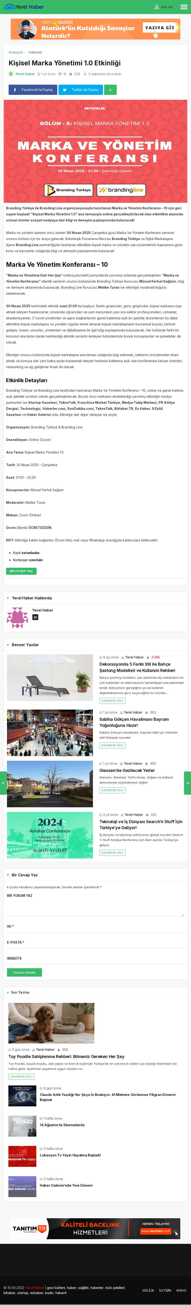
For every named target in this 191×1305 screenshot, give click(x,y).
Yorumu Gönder (24, 972)
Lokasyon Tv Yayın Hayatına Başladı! (70, 1155)
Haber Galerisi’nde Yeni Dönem (66, 1185)
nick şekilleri (115, 1287)
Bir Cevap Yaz (21, 571)
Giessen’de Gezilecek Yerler (127, 770)
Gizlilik (148, 1290)
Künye (181, 1290)
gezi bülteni (56, 1287)
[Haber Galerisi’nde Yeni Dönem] (22, 1186)
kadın (49, 1293)
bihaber (9, 1293)
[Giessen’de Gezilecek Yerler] (50, 783)
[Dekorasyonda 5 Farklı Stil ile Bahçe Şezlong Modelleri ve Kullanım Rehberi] (50, 677)
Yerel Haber (25, 74)
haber (71, 1287)
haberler (96, 1287)
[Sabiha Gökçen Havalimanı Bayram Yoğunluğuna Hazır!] (50, 732)
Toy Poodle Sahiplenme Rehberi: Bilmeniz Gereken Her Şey (66, 1056)
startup (22, 1293)
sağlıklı (83, 1287)
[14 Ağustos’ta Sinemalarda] (22, 1126)
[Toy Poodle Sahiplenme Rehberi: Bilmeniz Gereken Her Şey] (51, 1023)
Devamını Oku (112, 700)
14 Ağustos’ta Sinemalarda (62, 1125)
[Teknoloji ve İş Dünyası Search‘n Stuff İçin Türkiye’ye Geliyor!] (50, 835)
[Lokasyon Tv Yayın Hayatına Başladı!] (22, 1156)
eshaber (36, 1293)
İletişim (165, 1290)
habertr (61, 1293)
